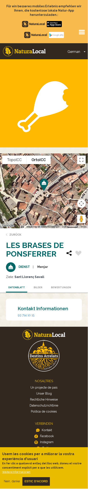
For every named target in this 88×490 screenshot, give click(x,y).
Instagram (46, 442)
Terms (83, 227)
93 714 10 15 (26, 315)
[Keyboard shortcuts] (22, 226)
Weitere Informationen (16, 472)
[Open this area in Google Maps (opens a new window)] (8, 225)
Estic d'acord (36, 481)
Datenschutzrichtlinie (44, 405)
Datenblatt (16, 287)
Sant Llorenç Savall (29, 277)
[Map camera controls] (81, 203)
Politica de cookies (44, 411)
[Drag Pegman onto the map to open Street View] (81, 219)
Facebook (47, 436)
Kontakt (47, 430)
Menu (81, 32)
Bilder (38, 287)
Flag (78, 253)
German (74, 52)
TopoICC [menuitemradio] (14, 159)
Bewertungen (60, 287)
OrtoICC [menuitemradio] (39, 159)
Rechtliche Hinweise (44, 399)
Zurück (15, 234)
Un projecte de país (44, 387)
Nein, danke (12, 481)
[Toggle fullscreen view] (81, 160)
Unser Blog (44, 393)
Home (24, 51)
